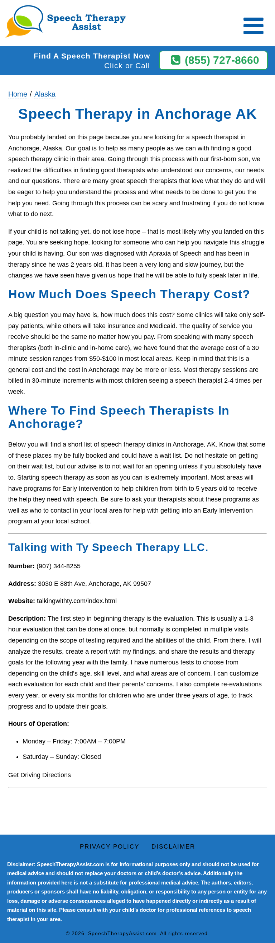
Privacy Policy (109, 846)
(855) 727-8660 (222, 60)
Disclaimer (173, 846)
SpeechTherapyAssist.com (122, 933)
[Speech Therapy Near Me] (63, 22)
